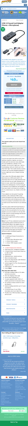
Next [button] (26, 52)
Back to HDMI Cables (14, 356)
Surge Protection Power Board (15, 329)
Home (5, 8)
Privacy (16, 399)
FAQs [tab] (7, 313)
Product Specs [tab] (10, 300)
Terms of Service (19, 398)
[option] (14, 37)
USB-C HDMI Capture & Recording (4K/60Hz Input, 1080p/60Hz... (11, 337)
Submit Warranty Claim (6, 388)
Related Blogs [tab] (10, 309)
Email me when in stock (14, 93)
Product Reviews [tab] (11, 304)
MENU (24, 1)
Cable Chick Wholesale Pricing (6, 403)
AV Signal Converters (12, 8)
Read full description (21, 69)
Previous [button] (2, 52)
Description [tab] (10, 138)
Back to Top (14, 422)
